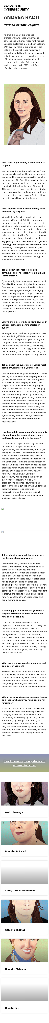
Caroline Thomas (15, 930)
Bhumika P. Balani (15, 851)
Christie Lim (12, 1008)
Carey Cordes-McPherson (20, 890)
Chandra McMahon (16, 969)
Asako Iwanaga (14, 812)
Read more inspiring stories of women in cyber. (24, 763)
